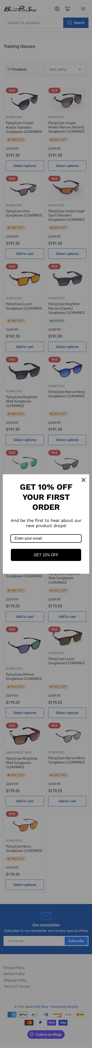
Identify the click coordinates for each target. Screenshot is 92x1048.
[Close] (83, 480)
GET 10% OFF (46, 555)
